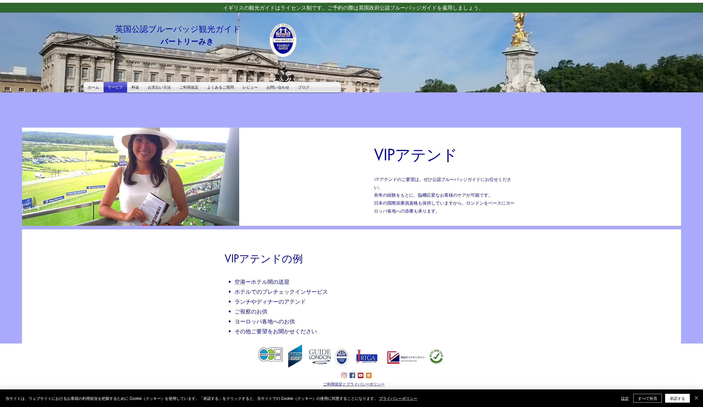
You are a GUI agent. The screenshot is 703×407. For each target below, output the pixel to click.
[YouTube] (360, 375)
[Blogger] (369, 375)
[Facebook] (352, 375)
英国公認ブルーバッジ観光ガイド (178, 28)
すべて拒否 (647, 398)
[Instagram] (344, 375)
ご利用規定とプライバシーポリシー (354, 384)
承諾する (677, 398)
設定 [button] (625, 398)
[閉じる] (696, 398)
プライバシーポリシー (398, 398)
